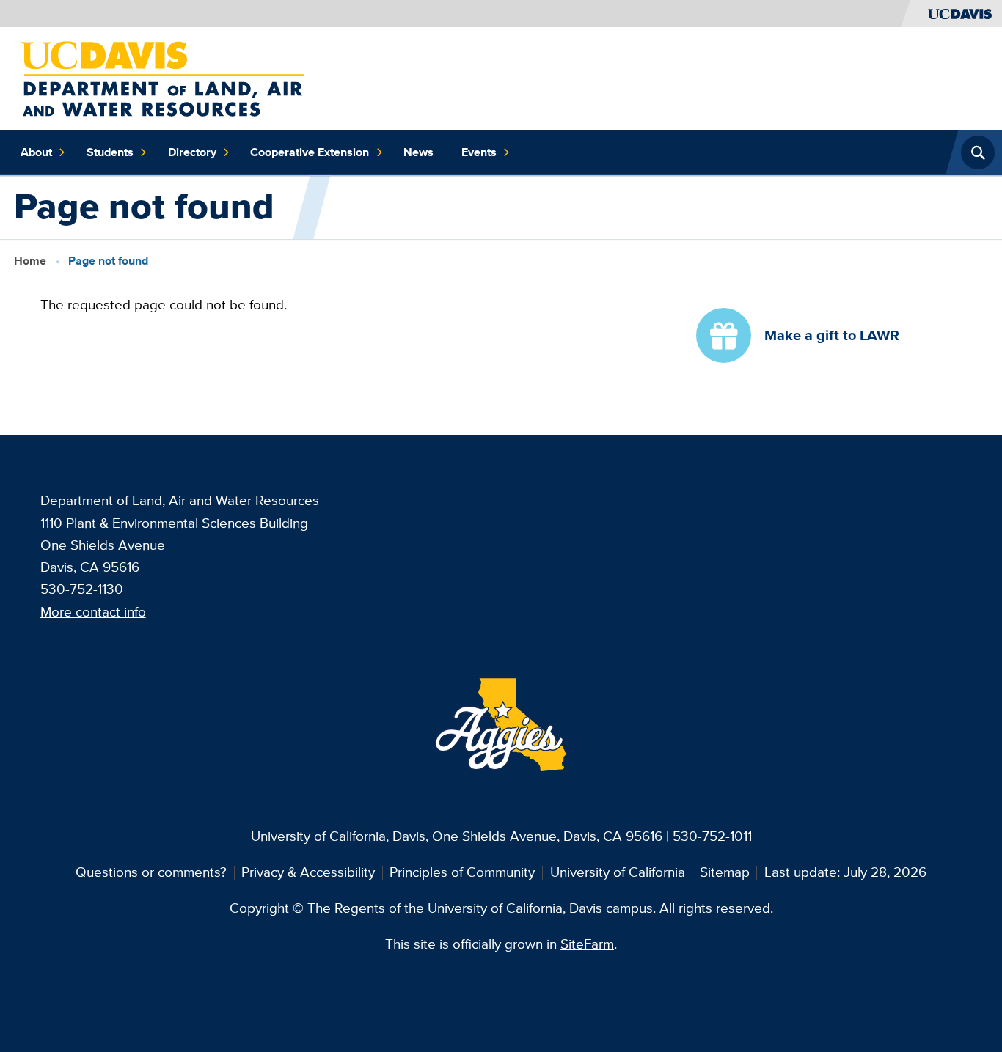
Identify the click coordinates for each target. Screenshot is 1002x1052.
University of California (617, 872)
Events (479, 152)
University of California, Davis (338, 836)
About (36, 152)
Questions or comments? (151, 872)
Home (30, 260)
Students (110, 152)
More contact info (93, 612)
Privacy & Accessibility (308, 872)
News (418, 152)
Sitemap (725, 872)
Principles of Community (462, 872)
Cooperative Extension (309, 152)
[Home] (162, 77)
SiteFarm (587, 944)
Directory (192, 152)
